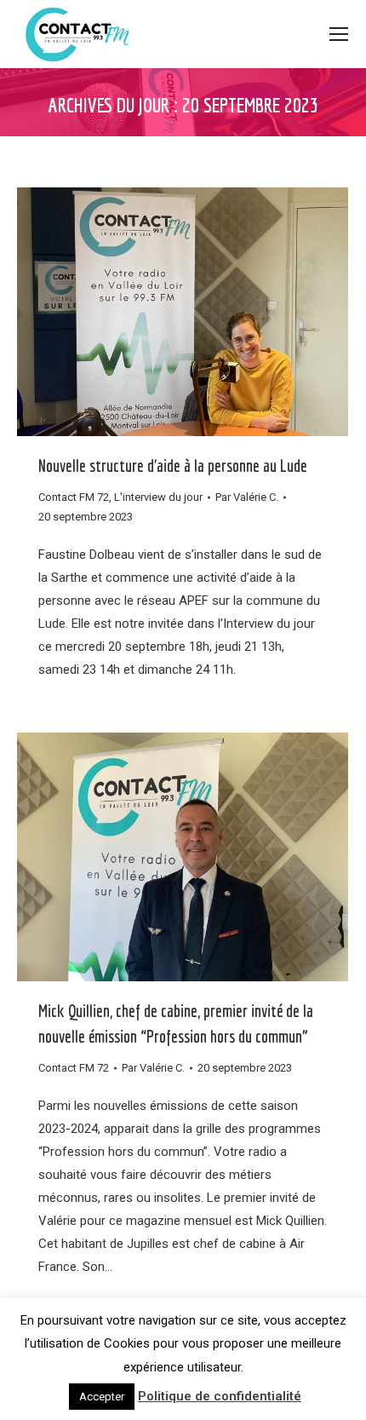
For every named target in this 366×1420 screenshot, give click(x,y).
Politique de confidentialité (219, 1396)
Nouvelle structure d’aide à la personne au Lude (172, 465)
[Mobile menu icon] (339, 34)
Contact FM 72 (73, 497)
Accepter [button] (101, 1396)
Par (246, 497)
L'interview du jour (158, 497)
